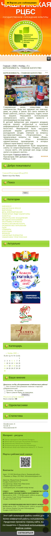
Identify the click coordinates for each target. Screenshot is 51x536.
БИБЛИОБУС (7, 206)
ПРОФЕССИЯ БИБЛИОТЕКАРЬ (13, 224)
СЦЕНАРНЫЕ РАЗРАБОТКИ (12, 235)
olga (30, 157)
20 (14, 366)
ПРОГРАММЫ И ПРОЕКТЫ (12, 222)
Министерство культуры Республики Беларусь (21, 441)
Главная (6, 66)
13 (14, 363)
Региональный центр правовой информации (20, 445)
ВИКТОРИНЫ (7, 210)
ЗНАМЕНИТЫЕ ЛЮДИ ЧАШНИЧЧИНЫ (16, 214)
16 (5, 366)
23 (5, 368)
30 (5, 371)
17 (7, 366)
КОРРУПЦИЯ (7, 231)
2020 (14, 66)
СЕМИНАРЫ (6, 229)
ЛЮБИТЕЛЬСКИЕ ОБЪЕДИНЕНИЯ (15, 218)
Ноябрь (22, 66)
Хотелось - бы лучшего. (15, 390)
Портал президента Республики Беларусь (20, 439)
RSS (26, 173)
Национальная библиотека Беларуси (18, 443)
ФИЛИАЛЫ (6, 233)
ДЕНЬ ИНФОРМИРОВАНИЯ (12, 212)
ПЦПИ (4, 227)
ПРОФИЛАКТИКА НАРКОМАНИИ (14, 226)
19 (12, 366)
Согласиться (25, 533)
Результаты (7, 397)
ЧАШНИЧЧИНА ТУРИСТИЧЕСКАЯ (14, 237)
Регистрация (14, 173)
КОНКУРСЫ (6, 216)
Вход (21, 173)
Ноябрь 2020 (12, 353)
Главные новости (21, 155)
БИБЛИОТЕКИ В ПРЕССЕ (11, 208)
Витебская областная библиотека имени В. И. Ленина (24, 447)
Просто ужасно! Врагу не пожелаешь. (20, 392)
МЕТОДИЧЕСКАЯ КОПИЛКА (12, 220)
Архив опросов (18, 397)
